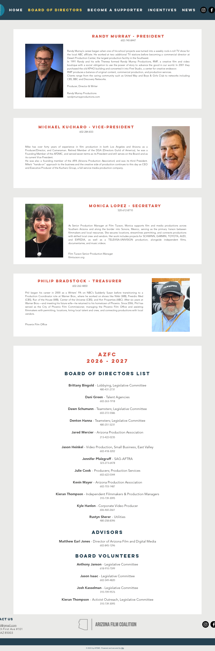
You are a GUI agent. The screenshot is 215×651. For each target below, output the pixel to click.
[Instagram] (203, 10)
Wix (122, 648)
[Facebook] (211, 10)
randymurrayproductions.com (83, 96)
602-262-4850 (80, 286)
